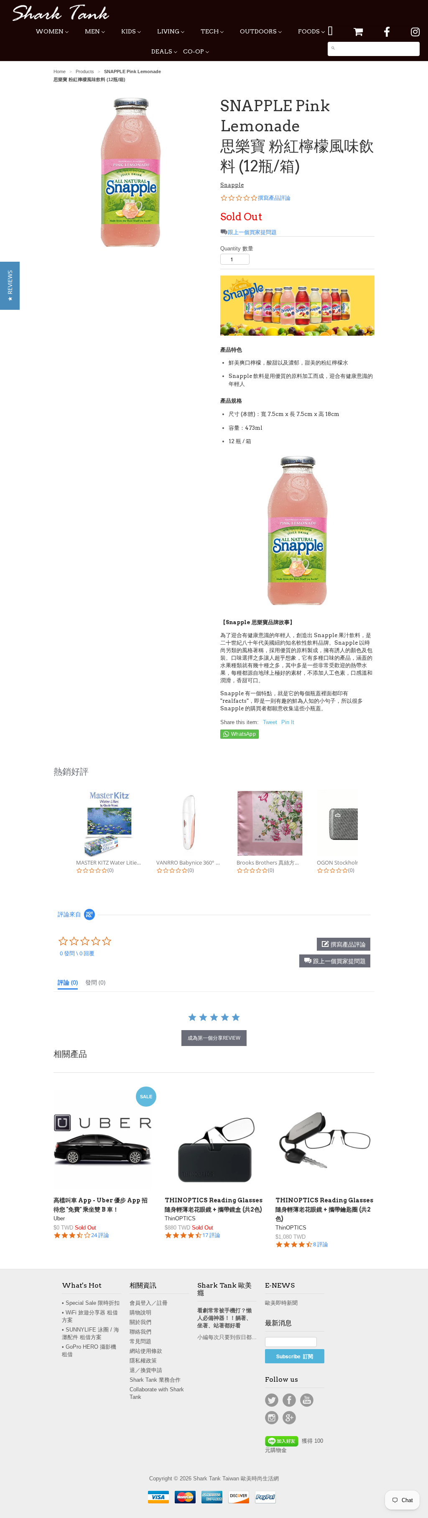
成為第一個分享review (214, 1037)
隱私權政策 (143, 1360)
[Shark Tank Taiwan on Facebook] (387, 32)
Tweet (270, 722)
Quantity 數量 (236, 248)
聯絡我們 (140, 1332)
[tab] (68, 984)
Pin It (287, 722)
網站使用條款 (146, 1351)
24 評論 (100, 1235)
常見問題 (140, 1341)
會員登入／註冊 (149, 1303)
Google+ (289, 1417)
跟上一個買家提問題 (252, 232)
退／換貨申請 (146, 1370)
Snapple (232, 185)
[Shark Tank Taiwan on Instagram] (415, 32)
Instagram (271, 1417)
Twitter (271, 1400)
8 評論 (320, 1244)
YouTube (306, 1400)
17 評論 (211, 1235)
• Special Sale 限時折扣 (91, 1303)
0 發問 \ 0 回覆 (77, 953)
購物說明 (140, 1312)
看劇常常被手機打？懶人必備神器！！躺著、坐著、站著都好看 (224, 1318)
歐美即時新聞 (281, 1303)
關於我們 (140, 1322)
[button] (334, 960)
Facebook (289, 1400)
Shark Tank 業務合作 (155, 1380)
